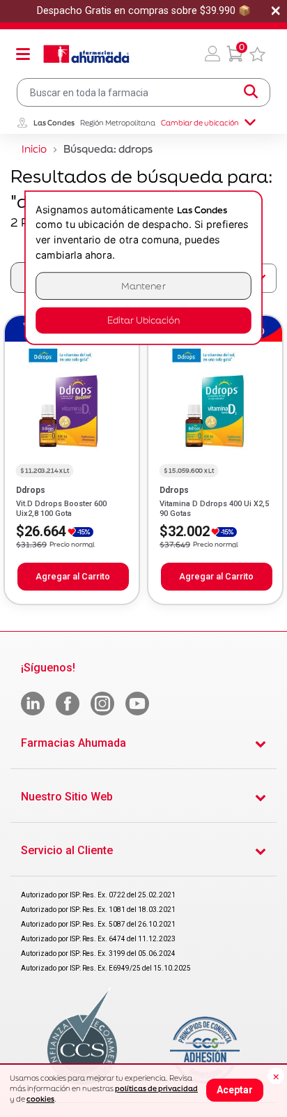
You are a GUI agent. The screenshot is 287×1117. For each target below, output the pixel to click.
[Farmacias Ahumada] (86, 54)
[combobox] (143, 92)
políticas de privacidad (156, 1088)
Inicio (34, 148)
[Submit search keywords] (250, 92)
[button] (212, 53)
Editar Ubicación (143, 320)
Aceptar (235, 1089)
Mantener (143, 285)
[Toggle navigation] (23, 54)
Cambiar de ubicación (200, 123)
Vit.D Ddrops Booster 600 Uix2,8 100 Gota (61, 508)
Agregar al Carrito (73, 576)
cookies (40, 1099)
